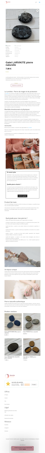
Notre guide (22, 196)
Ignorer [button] (24, 449)
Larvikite (30, 127)
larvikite (7, 93)
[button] (37, 11)
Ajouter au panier (16, 85)
